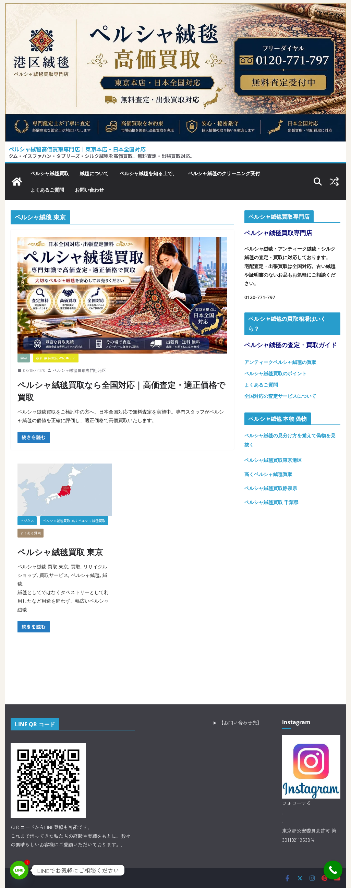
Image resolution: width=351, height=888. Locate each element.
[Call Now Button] (333, 870)
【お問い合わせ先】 (240, 722)
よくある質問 (30, 532)
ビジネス (27, 520)
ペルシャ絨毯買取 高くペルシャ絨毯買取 (74, 520)
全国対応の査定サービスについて (280, 396)
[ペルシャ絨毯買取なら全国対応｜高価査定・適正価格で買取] (122, 295)
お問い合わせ (89, 189)
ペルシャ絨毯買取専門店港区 (79, 370)
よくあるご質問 (47, 189)
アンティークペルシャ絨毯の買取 (280, 362)
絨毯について (94, 173)
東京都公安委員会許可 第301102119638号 (309, 835)
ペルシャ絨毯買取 (50, 173)
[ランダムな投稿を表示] (334, 181)
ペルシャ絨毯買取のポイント (275, 373)
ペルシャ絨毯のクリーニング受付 (224, 173)
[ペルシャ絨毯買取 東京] (64, 490)
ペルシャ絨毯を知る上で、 (148, 173)
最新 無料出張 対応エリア (56, 357)
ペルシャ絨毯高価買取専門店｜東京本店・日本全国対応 (77, 149)
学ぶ (23, 357)
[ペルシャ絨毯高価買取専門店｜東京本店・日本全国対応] (175, 8)
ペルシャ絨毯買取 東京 (60, 551)
